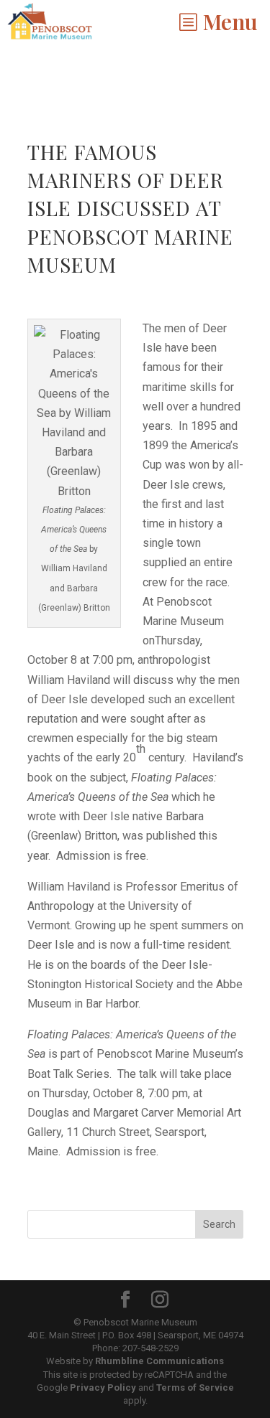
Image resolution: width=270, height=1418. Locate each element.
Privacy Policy (103, 1387)
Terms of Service (195, 1387)
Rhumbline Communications (159, 1361)
